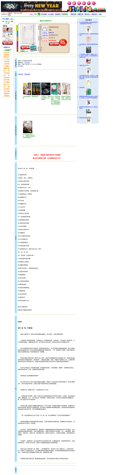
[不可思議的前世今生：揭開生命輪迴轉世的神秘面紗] (29, 127)
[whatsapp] (39, 15)
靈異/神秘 (27, 74)
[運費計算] (80, 15)
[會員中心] (84, 5)
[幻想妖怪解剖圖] (27, 89)
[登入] (31, 15)
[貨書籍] (64, 15)
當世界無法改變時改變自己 (85, 117)
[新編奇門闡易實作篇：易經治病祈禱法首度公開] (66, 89)
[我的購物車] (74, 5)
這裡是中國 (81, 87)
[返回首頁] (100, 15)
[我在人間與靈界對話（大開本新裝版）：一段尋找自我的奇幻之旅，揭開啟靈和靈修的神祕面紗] (56, 89)
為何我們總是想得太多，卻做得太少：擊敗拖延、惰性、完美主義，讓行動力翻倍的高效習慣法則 (88, 77)
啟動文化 (51, 32)
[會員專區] (57, 15)
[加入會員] (79, 5)
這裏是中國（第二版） (84, 65)
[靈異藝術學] (36, 89)
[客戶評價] (35, 15)
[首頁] (93, 5)
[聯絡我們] (94, 15)
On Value (27, 62)
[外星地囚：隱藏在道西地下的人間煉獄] (46, 89)
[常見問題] (89, 5)
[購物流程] (73, 15)
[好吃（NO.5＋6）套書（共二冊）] (8, 30)
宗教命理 (20, 74)
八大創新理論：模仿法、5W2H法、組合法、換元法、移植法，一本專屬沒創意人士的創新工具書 (88, 56)
